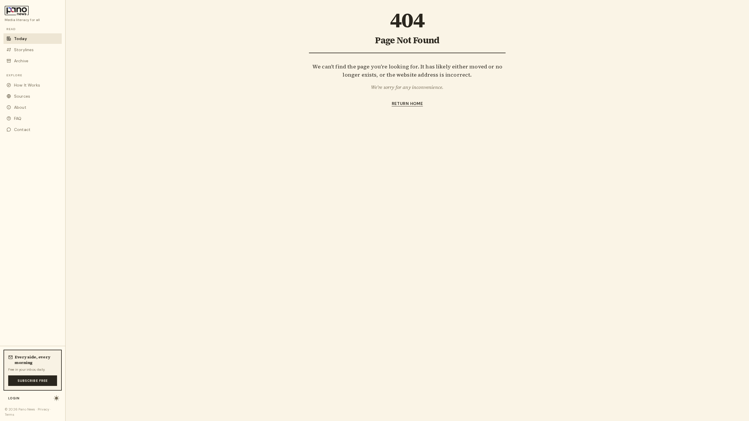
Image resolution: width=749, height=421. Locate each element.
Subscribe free (33, 381)
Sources (22, 96)
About (20, 107)
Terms (9, 415)
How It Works (27, 85)
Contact (22, 129)
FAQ (17, 118)
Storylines (24, 49)
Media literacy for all (22, 20)
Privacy (43, 409)
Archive (21, 60)
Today (20, 38)
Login (14, 398)
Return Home (407, 103)
